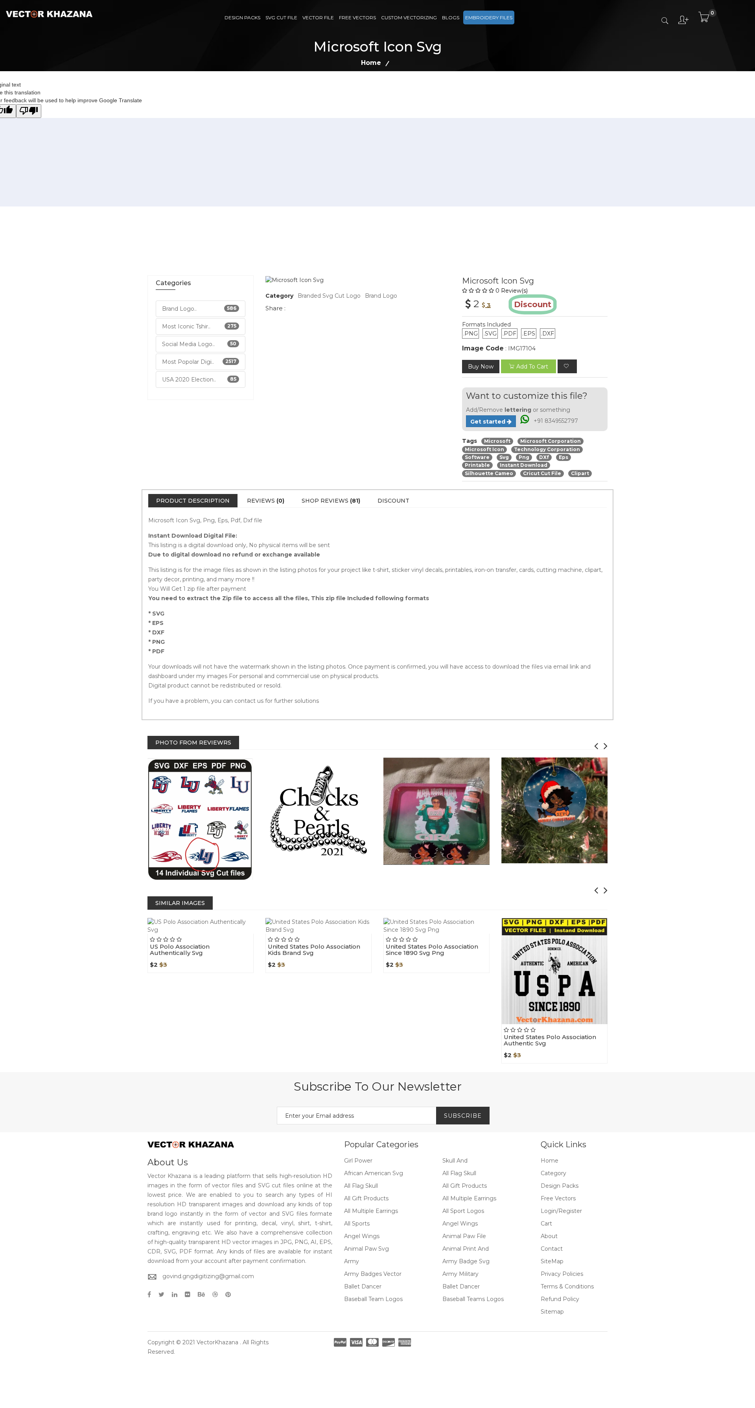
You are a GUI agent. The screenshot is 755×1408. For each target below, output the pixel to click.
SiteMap (552, 1261)
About (549, 1236)
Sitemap (552, 1311)
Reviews (265, 500)
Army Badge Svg (466, 1261)
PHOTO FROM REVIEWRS (193, 742)
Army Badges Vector (372, 1273)
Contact (552, 1248)
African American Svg (373, 1173)
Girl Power (358, 1160)
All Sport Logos (463, 1210)
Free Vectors (357, 17)
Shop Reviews (331, 500)
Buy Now (481, 366)
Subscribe (463, 1115)
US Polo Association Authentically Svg (180, 950)
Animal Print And (465, 1248)
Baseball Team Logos (373, 1299)
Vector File (318, 17)
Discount (393, 500)
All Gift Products (464, 1185)
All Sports (357, 1223)
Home (371, 62)
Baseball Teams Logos (473, 1299)
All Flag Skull (459, 1173)
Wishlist (219, 933)
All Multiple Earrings (469, 1198)
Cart (546, 1223)
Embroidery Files (488, 17)
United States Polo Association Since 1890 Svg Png (432, 950)
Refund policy (560, 1299)
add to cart (532, 366)
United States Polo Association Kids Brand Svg (314, 950)
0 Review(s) (511, 290)
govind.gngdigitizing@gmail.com (208, 1276)
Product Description (193, 500)
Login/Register (561, 1210)
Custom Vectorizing (409, 17)
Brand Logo (381, 295)
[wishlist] (567, 366)
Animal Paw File (464, 1236)
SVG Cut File (281, 17)
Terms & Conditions (567, 1286)
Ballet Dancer (362, 1286)
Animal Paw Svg (366, 1248)
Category (553, 1173)
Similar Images (180, 903)
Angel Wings (460, 1223)
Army (351, 1261)
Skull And (455, 1160)
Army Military (460, 1273)
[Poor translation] (28, 111)
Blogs (450, 17)
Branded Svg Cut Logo (329, 295)
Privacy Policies (562, 1273)
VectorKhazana (217, 1342)
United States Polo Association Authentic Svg (550, 1040)
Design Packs (242, 17)
